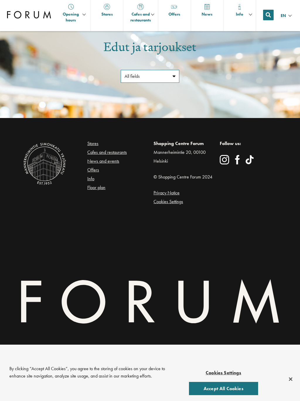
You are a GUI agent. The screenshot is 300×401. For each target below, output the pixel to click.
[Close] (290, 379)
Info (90, 179)
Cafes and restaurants (107, 152)
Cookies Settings (168, 201)
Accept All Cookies (223, 388)
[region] (150, 380)
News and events (103, 161)
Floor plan (96, 187)
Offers (93, 170)
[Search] (268, 15)
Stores (92, 143)
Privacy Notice (167, 193)
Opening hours (71, 17)
